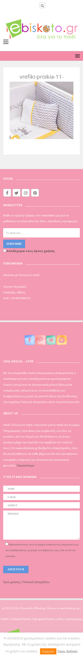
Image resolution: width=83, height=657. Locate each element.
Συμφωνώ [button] (48, 651)
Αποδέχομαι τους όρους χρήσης (30, 251)
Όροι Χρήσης (67, 651)
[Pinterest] (35, 193)
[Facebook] (7, 193)
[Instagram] (26, 193)
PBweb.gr (40, 608)
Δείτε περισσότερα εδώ (63, 402)
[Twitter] (16, 193)
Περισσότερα (25, 465)
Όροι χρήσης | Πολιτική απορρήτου (26, 582)
